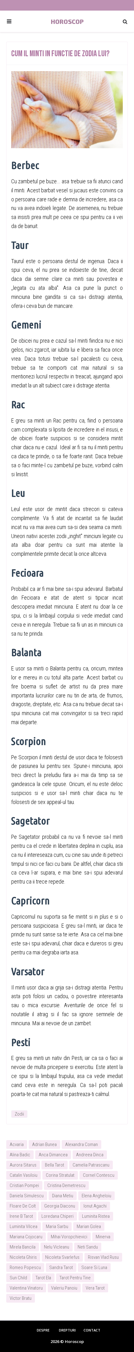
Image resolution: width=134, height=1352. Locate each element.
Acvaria (17, 1144)
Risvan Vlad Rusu (103, 1257)
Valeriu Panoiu (64, 1288)
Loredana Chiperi (57, 1216)
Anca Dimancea (53, 1155)
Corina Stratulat (60, 1175)
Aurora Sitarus (23, 1165)
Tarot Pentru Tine (75, 1278)
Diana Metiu (62, 1196)
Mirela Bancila (23, 1247)
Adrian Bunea (44, 1144)
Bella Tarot (54, 1165)
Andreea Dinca (89, 1155)
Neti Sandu (88, 1247)
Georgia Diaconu (59, 1206)
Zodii (19, 1114)
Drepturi (67, 1330)
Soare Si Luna (94, 1267)
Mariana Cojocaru (26, 1237)
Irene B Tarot (21, 1216)
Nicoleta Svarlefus (62, 1257)
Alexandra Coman (81, 1144)
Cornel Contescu (98, 1175)
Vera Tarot (95, 1288)
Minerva (103, 1237)
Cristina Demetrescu (66, 1185)
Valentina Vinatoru (26, 1288)
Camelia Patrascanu (91, 1165)
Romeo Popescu (25, 1267)
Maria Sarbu (57, 1226)
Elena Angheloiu (96, 1196)
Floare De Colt (23, 1206)
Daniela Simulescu (27, 1196)
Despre (43, 1330)
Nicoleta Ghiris (23, 1257)
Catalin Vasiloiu (23, 1175)
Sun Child (18, 1278)
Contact (92, 1330)
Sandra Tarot (61, 1267)
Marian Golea (89, 1226)
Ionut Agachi (95, 1206)
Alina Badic (20, 1155)
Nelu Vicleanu (56, 1247)
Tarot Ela (43, 1278)
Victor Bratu (20, 1298)
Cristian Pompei (24, 1185)
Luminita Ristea (96, 1216)
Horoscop (67, 21)
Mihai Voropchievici (69, 1237)
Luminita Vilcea (23, 1226)
